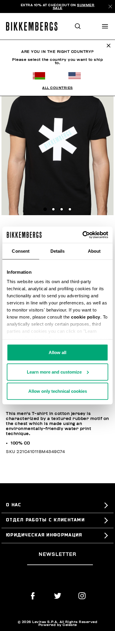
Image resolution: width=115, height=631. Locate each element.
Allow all (57, 352)
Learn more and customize (54, 371)
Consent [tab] (20, 251)
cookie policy (85, 316)
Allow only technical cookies (57, 391)
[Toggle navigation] (105, 26)
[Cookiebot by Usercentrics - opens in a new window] (82, 235)
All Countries (57, 88)
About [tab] (94, 251)
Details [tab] (57, 251)
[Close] (110, 6)
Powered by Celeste (57, 625)
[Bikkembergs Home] (34, 26)
